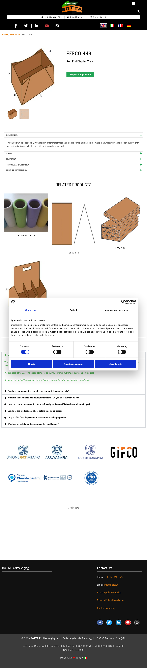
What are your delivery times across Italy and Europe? (33, 424)
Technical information (17, 164)
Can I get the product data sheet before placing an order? (35, 411)
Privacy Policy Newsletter (110, 600)
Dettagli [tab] (74, 310)
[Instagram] (137, 622)
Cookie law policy (106, 608)
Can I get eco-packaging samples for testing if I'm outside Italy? (38, 391)
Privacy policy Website (109, 592)
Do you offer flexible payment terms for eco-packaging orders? (37, 417)
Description (12, 135)
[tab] (73, 135)
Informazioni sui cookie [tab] (116, 310)
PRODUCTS (15, 34)
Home (5, 34)
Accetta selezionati (73, 364)
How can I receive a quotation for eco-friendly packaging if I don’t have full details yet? (49, 404)
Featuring (11, 159)
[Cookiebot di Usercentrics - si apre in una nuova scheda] (123, 302)
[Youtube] (128, 622)
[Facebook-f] (100, 622)
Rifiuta (31, 364)
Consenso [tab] (30, 310)
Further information (16, 170)
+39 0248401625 (114, 577)
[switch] (57, 352)
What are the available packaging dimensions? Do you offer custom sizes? (43, 397)
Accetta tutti (115, 364)
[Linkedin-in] (118, 622)
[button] (133, 3)
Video (9, 153)
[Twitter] (109, 622)
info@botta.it (111, 584)
